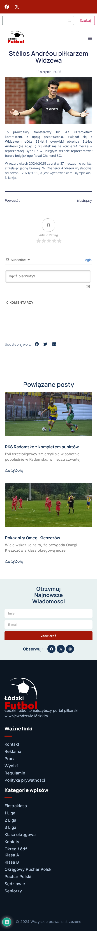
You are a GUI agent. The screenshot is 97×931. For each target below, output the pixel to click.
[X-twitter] (16, 6)
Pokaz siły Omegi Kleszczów (32, 537)
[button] (36, 344)
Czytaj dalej (14, 470)
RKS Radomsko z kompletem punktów (42, 446)
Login (87, 260)
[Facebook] (6, 6)
